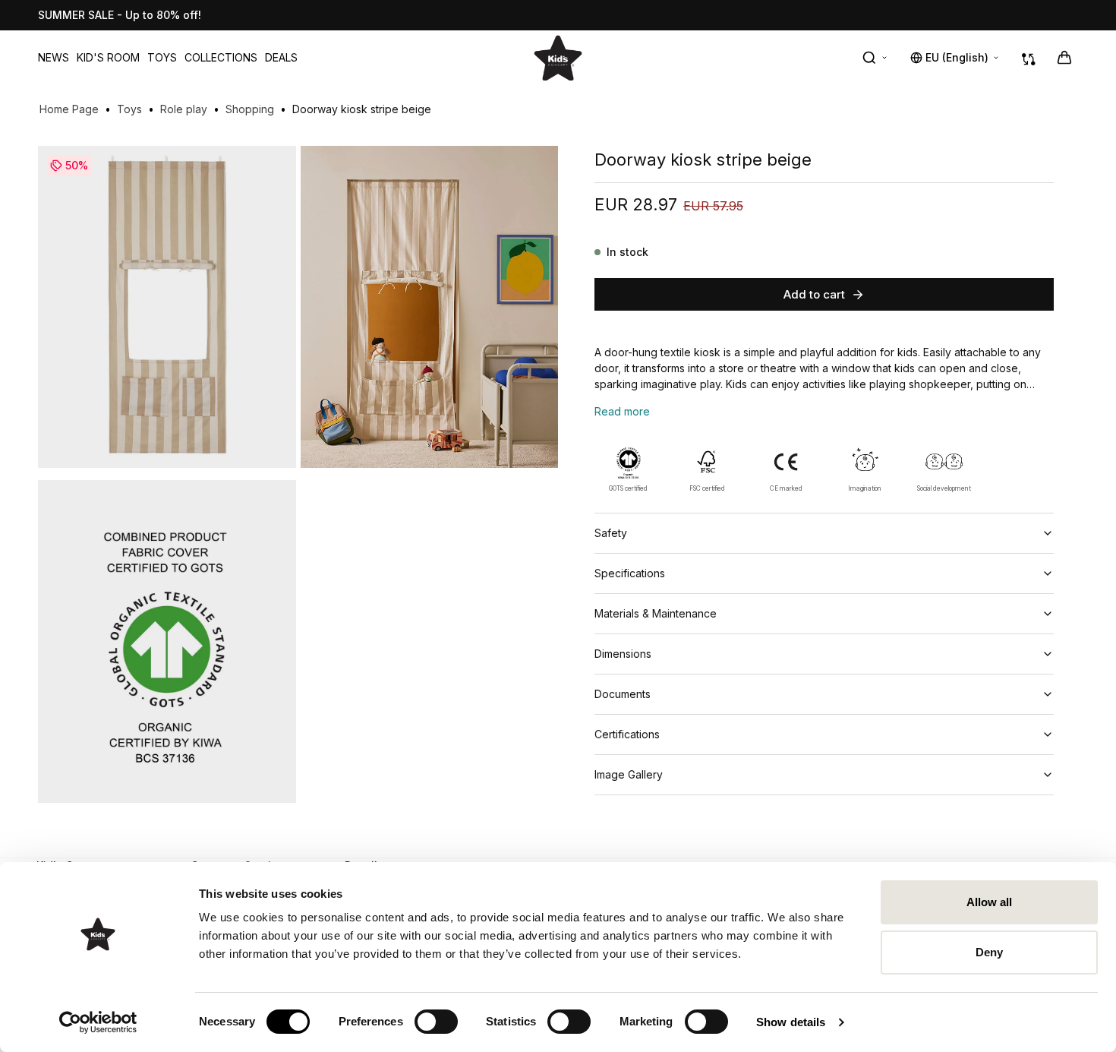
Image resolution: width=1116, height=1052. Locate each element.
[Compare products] (1029, 58)
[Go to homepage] (558, 57)
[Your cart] (1064, 57)
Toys (162, 57)
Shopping (249, 109)
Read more (622, 411)
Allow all (989, 902)
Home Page (69, 109)
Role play (183, 109)
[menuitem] (53, 57)
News (53, 57)
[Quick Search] (875, 57)
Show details (790, 1022)
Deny (989, 952)
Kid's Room (108, 57)
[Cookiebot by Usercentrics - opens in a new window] (98, 1022)
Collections (220, 57)
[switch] (436, 1021)
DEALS (281, 57)
